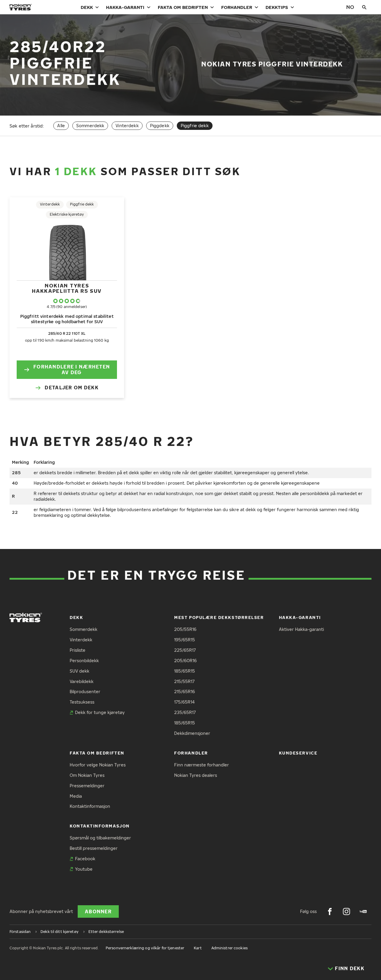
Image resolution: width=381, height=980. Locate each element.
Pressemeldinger (87, 785)
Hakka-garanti (125, 7)
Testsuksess (82, 701)
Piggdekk (159, 125)
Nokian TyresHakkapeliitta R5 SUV (67, 288)
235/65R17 (185, 712)
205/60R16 (185, 660)
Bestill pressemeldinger (94, 848)
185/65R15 (184, 670)
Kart (198, 948)
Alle (61, 125)
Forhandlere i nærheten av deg (71, 369)
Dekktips (277, 7)
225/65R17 (185, 650)
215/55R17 (184, 681)
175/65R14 (184, 701)
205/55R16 (185, 629)
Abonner (98, 911)
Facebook (85, 858)
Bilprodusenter (85, 691)
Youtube (84, 869)
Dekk (87, 7)
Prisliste (77, 650)
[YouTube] (363, 911)
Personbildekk (84, 660)
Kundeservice (298, 752)
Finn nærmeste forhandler (201, 764)
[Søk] (364, 7)
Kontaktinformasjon (90, 806)
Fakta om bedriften (183, 7)
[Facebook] (329, 911)
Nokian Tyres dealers (195, 775)
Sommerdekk (90, 125)
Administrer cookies (229, 948)
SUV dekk (79, 670)
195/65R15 (184, 639)
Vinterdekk (126, 125)
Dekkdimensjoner (192, 733)
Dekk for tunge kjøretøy (100, 712)
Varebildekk (81, 681)
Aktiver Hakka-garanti (301, 629)
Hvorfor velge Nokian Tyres (98, 764)
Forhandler (236, 7)
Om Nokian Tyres (87, 775)
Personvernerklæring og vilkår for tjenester (145, 948)
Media (76, 796)
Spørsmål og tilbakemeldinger (100, 837)
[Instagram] (346, 911)
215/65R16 (184, 691)
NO (350, 7)
